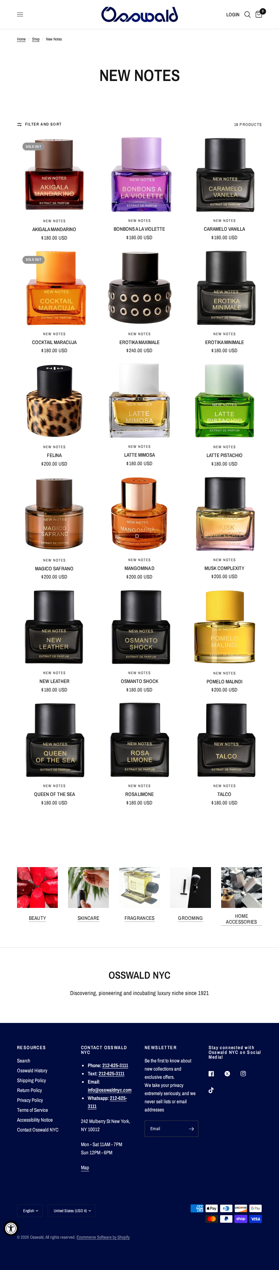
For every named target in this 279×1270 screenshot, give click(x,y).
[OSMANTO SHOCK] (139, 626)
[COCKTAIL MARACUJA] (54, 287)
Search (23, 1060)
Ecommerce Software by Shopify (103, 1237)
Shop (35, 39)
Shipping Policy (31, 1080)
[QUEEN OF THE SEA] (54, 739)
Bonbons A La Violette (139, 228)
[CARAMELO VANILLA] (224, 174)
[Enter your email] (191, 1129)
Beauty (37, 918)
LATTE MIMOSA (139, 454)
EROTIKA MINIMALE (224, 342)
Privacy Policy (30, 1100)
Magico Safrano (54, 568)
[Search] (247, 14)
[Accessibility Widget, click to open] (11, 1228)
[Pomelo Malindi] (224, 627)
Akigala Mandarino (54, 229)
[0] (257, 14)
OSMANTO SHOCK (139, 681)
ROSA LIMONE (139, 794)
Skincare (88, 918)
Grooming (190, 918)
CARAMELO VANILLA (224, 228)
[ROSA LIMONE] (139, 739)
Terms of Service (32, 1109)
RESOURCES (31, 1047)
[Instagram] (248, 1073)
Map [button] (85, 1167)
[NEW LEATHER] (54, 626)
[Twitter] (232, 1073)
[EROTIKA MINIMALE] (224, 287)
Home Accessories (241, 919)
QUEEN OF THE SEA (54, 794)
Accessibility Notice (35, 1119)
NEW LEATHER (54, 681)
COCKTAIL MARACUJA (54, 342)
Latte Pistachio (225, 455)
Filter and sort (43, 124)
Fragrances (140, 918)
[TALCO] (224, 739)
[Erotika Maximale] (139, 287)
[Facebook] (216, 1073)
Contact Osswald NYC (38, 1129)
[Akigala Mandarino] (54, 174)
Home (21, 39)
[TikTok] (216, 1090)
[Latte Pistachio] (224, 400)
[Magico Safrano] (54, 514)
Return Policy (29, 1090)
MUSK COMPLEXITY (224, 568)
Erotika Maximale (139, 342)
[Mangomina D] (139, 514)
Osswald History (32, 1070)
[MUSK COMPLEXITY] (224, 513)
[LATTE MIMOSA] (139, 400)
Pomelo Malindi (224, 681)
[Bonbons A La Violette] (139, 174)
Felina (54, 455)
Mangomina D (139, 568)
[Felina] (54, 400)
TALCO (224, 794)
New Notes (54, 220)
